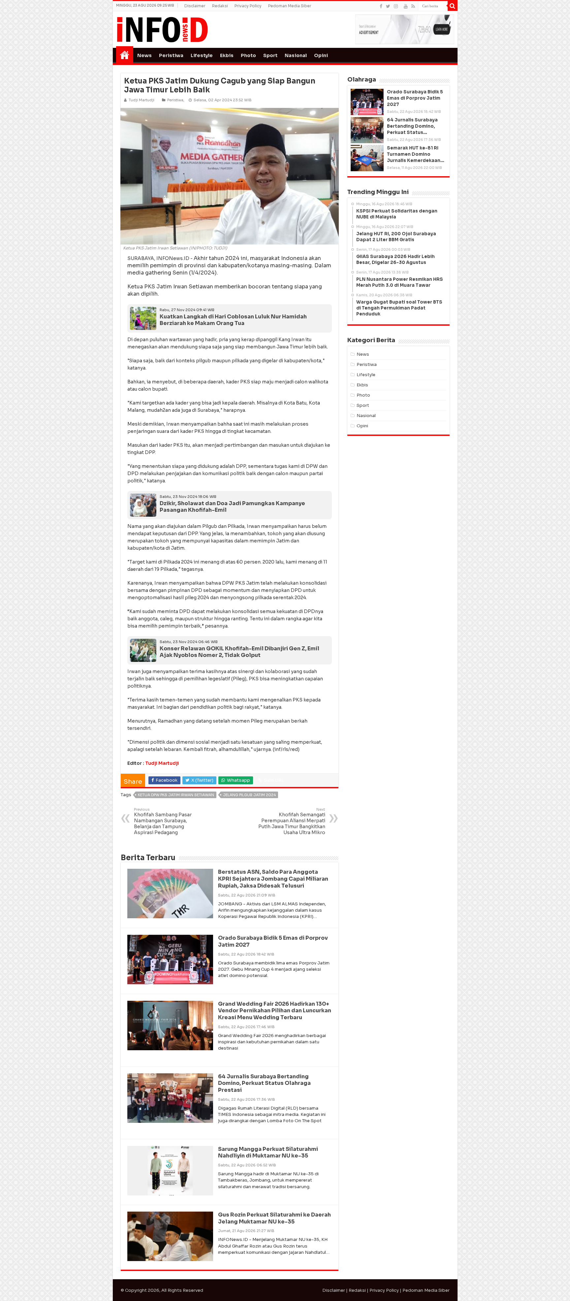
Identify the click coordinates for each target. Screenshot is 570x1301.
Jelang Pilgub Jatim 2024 (249, 795)
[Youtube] (405, 6)
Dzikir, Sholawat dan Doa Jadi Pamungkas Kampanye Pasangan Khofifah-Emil (232, 507)
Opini (321, 55)
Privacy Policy (248, 5)
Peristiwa (171, 55)
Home (124, 54)
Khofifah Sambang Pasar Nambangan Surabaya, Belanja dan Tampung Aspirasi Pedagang (163, 821)
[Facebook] (381, 6)
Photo (248, 55)
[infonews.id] (162, 29)
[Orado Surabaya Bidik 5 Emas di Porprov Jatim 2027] (367, 102)
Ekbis (227, 55)
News (144, 55)
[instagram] (395, 6)
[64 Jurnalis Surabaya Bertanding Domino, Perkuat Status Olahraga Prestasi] (367, 130)
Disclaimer (195, 5)
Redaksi (220, 5)
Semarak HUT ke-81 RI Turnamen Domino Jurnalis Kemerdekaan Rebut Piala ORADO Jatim (413, 160)
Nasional (296, 55)
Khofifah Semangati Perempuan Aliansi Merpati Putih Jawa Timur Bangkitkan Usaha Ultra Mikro (291, 821)
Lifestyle (202, 55)
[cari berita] (453, 6)
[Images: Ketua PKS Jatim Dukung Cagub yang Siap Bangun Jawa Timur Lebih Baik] (229, 176)
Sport (270, 55)
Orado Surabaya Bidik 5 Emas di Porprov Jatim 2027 (273, 941)
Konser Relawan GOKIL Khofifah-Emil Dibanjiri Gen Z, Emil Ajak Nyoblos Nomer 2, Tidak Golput (239, 652)
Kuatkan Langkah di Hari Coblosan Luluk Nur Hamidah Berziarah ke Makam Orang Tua (233, 320)
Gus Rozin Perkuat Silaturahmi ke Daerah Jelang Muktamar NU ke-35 (274, 1218)
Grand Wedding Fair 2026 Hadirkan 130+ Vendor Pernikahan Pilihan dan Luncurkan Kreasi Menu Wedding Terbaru (274, 1010)
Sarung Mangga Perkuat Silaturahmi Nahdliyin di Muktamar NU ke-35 (268, 1152)
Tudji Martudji (162, 763)
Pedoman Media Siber (289, 5)
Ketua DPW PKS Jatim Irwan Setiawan (176, 795)
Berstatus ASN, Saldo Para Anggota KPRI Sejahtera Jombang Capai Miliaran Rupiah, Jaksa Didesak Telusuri (273, 878)
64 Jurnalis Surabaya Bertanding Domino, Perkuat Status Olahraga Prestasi (264, 1083)
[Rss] (413, 6)
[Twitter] (388, 6)
